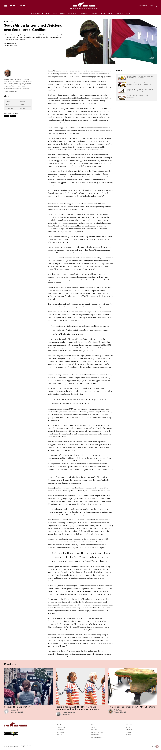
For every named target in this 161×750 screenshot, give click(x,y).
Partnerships (61, 727)
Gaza (6, 116)
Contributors (95, 734)
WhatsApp (9, 108)
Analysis (54, 13)
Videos (110, 13)
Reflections (72, 13)
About (59, 725)
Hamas (13, 116)
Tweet (8, 101)
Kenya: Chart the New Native (40, 13)
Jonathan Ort (14, 710)
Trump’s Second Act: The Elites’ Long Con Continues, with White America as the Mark (77, 708)
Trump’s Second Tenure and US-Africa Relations (131, 706)
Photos (102, 13)
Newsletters (61, 729)
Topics (93, 727)
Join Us (128, 13)
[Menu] (6, 6)
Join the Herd (142, 6)
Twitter (128, 727)
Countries (94, 729)
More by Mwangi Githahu (10, 91)
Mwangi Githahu (10, 43)
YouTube (128, 734)
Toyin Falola (118, 710)
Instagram (129, 729)
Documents (119, 13)
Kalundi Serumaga (68, 712)
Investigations (83, 13)
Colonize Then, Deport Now (17, 706)
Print (7, 104)
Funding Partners (96, 737)
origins (89, 312)
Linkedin (128, 732)
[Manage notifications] (157, 746)
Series (93, 725)
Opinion (62, 13)
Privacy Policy (153, 746)
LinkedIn (21, 104)
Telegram (22, 108)
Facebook (22, 101)
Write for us (60, 734)
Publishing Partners (97, 732)
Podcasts (94, 13)
